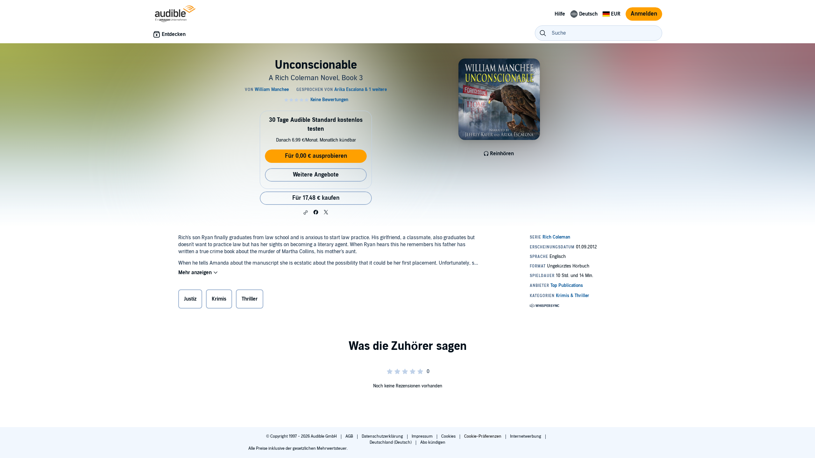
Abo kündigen (432, 442)
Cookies (449, 436)
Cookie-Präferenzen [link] (482, 436)
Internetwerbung (526, 436)
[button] (305, 212)
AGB (349, 436)
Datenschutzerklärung (383, 436)
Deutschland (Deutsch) (391, 442)
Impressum (423, 436)
